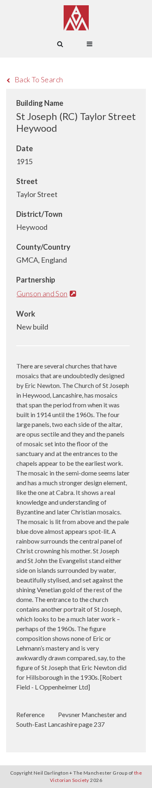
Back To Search (39, 79)
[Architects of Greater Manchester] (76, 17)
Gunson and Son (42, 293)
